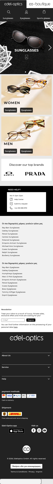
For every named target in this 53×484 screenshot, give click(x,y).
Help (4, 379)
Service (5, 367)
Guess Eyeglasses (9, 286)
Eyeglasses (25, 18)
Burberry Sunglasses (11, 255)
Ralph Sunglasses (9, 252)
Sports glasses (43, 18)
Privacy (32, 472)
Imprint (39, 472)
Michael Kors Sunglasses (12, 246)
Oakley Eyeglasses (10, 270)
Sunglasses (8, 18)
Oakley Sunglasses (10, 231)
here (15, 327)
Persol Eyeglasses (9, 283)
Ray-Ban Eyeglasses (10, 267)
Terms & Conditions (19, 472)
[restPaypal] (17, 396)
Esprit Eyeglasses (9, 295)
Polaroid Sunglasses (10, 240)
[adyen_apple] (24, 396)
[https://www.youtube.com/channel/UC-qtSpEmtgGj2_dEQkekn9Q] (44, 430)
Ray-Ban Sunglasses (11, 228)
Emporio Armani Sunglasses (14, 243)
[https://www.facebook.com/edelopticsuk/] (33, 430)
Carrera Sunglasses (10, 237)
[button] (13, 4)
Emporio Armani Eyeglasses (14, 280)
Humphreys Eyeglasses (12, 273)
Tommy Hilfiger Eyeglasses (13, 292)
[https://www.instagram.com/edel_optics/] (39, 430)
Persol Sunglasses (10, 234)
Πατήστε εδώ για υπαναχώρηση (26, 466)
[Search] (9, 12)
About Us (6, 355)
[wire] (31, 396)
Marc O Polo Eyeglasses (12, 277)
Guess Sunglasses (10, 249)
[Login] (26, 12)
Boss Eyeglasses (9, 289)
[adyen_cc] (4, 396)
